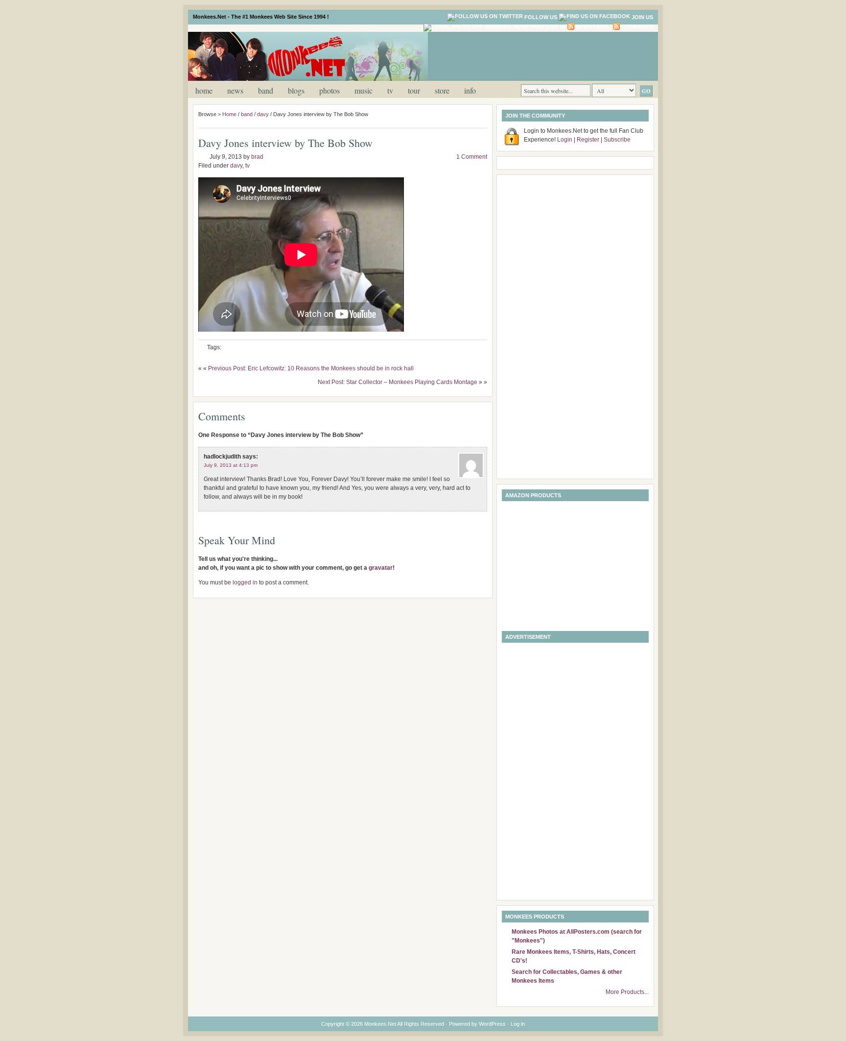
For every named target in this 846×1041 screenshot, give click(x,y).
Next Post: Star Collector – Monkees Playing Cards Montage (397, 382)
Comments (637, 26)
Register (588, 139)
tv (390, 90)
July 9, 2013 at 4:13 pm (231, 465)
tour (414, 90)
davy (263, 114)
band (265, 90)
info (470, 90)
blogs (296, 90)
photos (329, 90)
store (442, 90)
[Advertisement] (537, 55)
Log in (555, 26)
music (363, 90)
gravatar (381, 567)
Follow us (540, 17)
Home (203, 90)
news (235, 90)
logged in (245, 582)
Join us (642, 17)
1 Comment (471, 156)
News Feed (592, 26)
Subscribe (617, 139)
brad (257, 156)
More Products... (627, 992)
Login (564, 139)
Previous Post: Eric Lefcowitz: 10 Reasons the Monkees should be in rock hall (311, 368)
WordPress (492, 1024)
